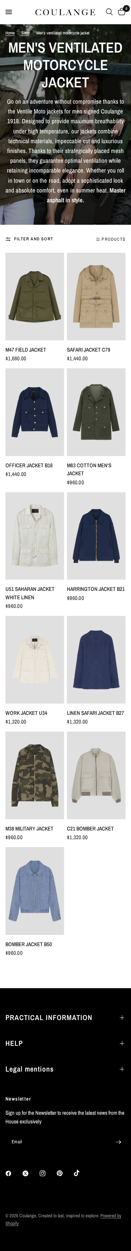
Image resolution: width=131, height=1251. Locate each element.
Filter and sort (33, 239)
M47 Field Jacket (25, 349)
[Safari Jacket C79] (96, 296)
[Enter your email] (118, 1142)
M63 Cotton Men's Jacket (89, 469)
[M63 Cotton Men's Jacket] (96, 412)
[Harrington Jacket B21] (96, 536)
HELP (14, 1043)
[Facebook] (13, 1173)
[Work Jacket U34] (34, 660)
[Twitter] (31, 1173)
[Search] (109, 12)
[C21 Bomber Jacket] (96, 775)
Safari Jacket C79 (88, 349)
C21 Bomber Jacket (90, 828)
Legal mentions (29, 1069)
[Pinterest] (65, 1173)
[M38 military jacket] (34, 775)
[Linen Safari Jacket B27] (96, 660)
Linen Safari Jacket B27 (95, 713)
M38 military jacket (29, 828)
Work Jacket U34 (26, 713)
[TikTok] (82, 1173)
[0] (120, 12)
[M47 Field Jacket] (34, 296)
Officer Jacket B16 (29, 465)
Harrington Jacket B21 (96, 589)
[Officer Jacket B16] (34, 412)
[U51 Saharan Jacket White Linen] (34, 536)
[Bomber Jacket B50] (34, 891)
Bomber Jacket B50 (28, 944)
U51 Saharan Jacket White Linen (30, 593)
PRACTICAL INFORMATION (48, 1017)
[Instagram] (48, 1173)
